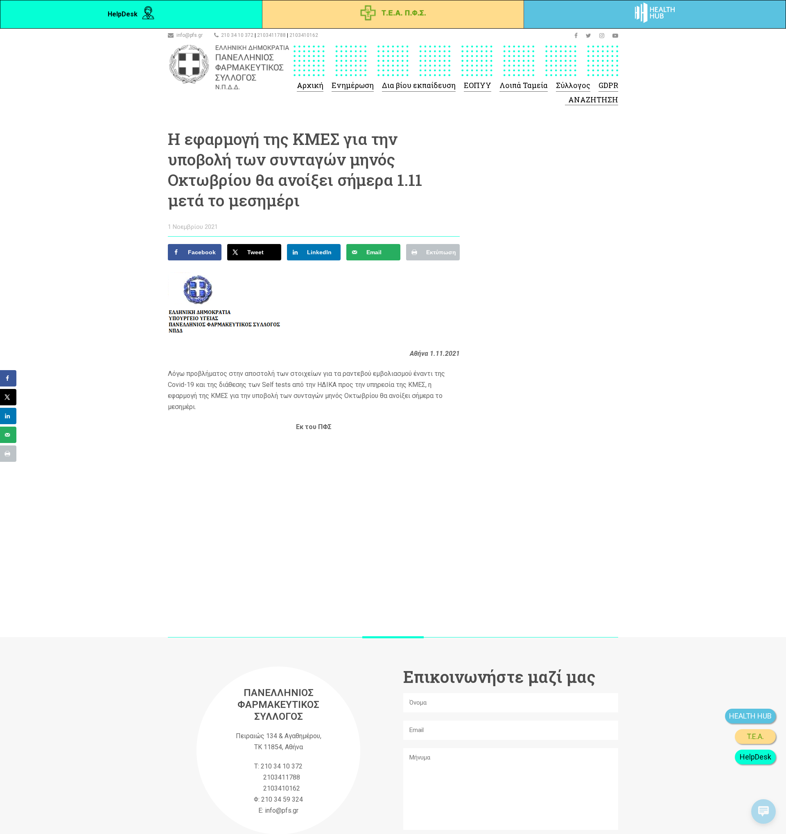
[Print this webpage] (8, 453)
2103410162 (303, 35)
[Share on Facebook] (8, 378)
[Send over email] (8, 435)
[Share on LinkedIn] (8, 416)
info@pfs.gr (189, 35)
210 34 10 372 (237, 35)
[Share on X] (8, 397)
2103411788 (271, 35)
